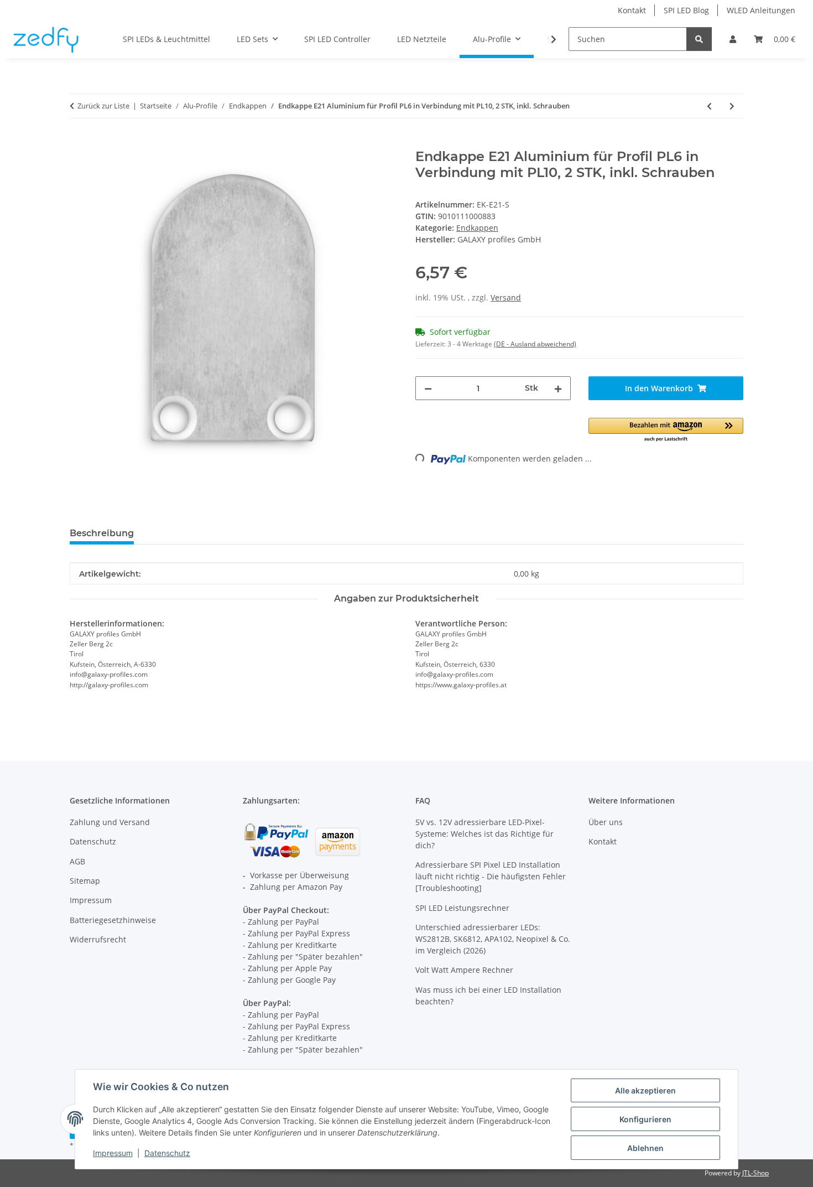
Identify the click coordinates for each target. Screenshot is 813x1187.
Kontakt (632, 10)
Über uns (605, 822)
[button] (733, 39)
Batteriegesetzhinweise (113, 920)
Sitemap (85, 880)
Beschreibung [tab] (102, 533)
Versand (506, 297)
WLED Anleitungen (761, 10)
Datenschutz (167, 1153)
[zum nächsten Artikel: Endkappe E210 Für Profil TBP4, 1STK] (732, 106)
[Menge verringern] (428, 388)
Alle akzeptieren (645, 1090)
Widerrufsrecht (98, 939)
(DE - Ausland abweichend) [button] (535, 344)
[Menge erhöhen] (558, 388)
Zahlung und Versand (110, 822)
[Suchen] (699, 39)
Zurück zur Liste (103, 106)
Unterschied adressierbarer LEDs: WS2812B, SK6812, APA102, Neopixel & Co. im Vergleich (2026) (492, 939)
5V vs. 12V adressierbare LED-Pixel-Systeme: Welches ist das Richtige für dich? (484, 834)
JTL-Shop (755, 1173)
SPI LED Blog (686, 10)
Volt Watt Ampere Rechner (464, 970)
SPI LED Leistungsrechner (462, 908)
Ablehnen (645, 1148)
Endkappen (477, 227)
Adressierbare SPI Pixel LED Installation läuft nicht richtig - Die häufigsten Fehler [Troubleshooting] (490, 876)
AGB (77, 861)
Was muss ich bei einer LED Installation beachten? (488, 995)
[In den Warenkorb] (78, 143)
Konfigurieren (645, 1119)
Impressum (113, 1153)
